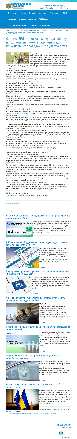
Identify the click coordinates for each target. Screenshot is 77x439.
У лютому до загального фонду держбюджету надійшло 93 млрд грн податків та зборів (38, 217)
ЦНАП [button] (65, 13)
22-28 (24, 413)
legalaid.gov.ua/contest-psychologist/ (18, 113)
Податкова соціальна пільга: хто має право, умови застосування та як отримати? (38, 328)
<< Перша (9, 413)
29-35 (28, 413)
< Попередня (15, 413)
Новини (23, 13)
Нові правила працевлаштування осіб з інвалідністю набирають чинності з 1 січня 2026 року (38, 272)
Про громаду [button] (12, 13)
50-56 (38, 413)
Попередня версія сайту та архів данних (64, 1)
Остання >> (54, 413)
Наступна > (47, 413)
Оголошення (12, 19)
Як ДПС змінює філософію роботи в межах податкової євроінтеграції (33, 386)
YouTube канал (45, 25)
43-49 (35, 413)
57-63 (42, 413)
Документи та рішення (27, 19)
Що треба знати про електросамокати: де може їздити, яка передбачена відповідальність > (45, 30)
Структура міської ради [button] (37, 13)
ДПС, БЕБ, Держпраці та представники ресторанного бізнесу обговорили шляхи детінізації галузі (35, 299)
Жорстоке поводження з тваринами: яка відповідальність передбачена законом (35, 357)
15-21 (21, 413)
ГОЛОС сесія (43, 19)
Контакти (34, 25)
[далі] (48, 232)
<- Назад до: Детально (12, 203)
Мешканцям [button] (54, 13)
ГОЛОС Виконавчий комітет (18, 25)
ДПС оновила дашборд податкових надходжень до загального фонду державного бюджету (37, 243)
